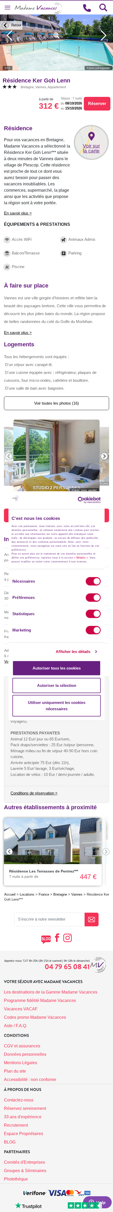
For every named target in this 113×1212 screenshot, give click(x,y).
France (44, 894)
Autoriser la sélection (56, 685)
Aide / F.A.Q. (15, 1025)
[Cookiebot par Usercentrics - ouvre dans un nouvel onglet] (85, 500)
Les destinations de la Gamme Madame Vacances (50, 992)
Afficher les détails (73, 651)
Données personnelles (25, 1054)
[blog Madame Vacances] (45, 939)
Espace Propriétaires (23, 1133)
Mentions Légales (20, 1062)
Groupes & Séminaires (25, 1170)
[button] (9, 456)
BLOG (10, 1142)
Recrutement (16, 1125)
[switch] (93, 597)
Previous (9, 851)
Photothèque (16, 1179)
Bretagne (60, 894)
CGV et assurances (22, 1046)
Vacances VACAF (21, 1009)
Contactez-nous (18, 1100)
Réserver (97, 103)
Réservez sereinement (25, 1108)
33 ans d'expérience (23, 1117)
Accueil (10, 894)
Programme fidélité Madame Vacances (40, 1000)
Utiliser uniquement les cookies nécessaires (56, 705)
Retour (15, 25)
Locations (27, 894)
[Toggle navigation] (7, 7)
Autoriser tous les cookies (57, 668)
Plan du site (15, 1071)
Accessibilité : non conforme (30, 1079)
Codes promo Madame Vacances (35, 1017)
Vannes (77, 894)
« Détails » (81, 557)
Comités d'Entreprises (24, 1162)
